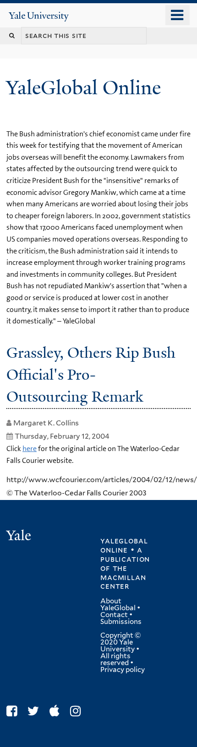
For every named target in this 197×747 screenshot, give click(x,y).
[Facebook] (14, 711)
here (29, 448)
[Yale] (19, 536)
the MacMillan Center (123, 577)
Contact (114, 615)
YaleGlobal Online (83, 87)
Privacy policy (122, 670)
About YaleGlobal (118, 604)
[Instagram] (77, 711)
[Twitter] (35, 711)
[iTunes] (56, 711)
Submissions (121, 622)
